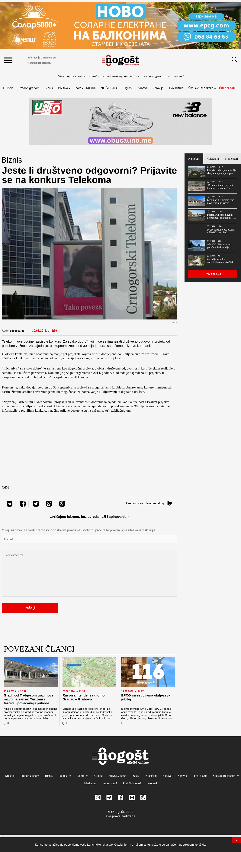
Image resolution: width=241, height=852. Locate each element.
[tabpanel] (213, 223)
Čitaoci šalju (227, 88)
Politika (63, 88)
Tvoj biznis (176, 88)
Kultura (91, 88)
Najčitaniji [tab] (213, 158)
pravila (115, 530)
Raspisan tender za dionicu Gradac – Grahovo (84, 697)
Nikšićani (151, 775)
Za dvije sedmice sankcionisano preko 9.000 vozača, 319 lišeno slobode (221, 261)
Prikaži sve (212, 274)
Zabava (142, 88)
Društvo (8, 88)
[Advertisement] (89, 445)
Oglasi (128, 88)
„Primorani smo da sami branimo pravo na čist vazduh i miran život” (220, 187)
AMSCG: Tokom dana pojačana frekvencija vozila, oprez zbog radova (221, 246)
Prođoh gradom (29, 88)
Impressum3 (109, 783)
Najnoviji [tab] (193, 158)
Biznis (49, 88)
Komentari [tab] (231, 158)
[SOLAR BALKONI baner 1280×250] (120, 25)
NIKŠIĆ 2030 (109, 88)
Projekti (152, 783)
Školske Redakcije (200, 88)
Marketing (90, 783)
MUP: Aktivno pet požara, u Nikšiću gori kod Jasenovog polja (221, 231)
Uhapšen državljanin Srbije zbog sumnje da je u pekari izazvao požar (221, 172)
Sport (77, 88)
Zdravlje (158, 88)
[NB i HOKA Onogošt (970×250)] (120, 121)
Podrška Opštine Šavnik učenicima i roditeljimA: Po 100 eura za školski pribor (220, 216)
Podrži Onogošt (132, 783)
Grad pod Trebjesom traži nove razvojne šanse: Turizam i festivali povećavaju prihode (28, 699)
